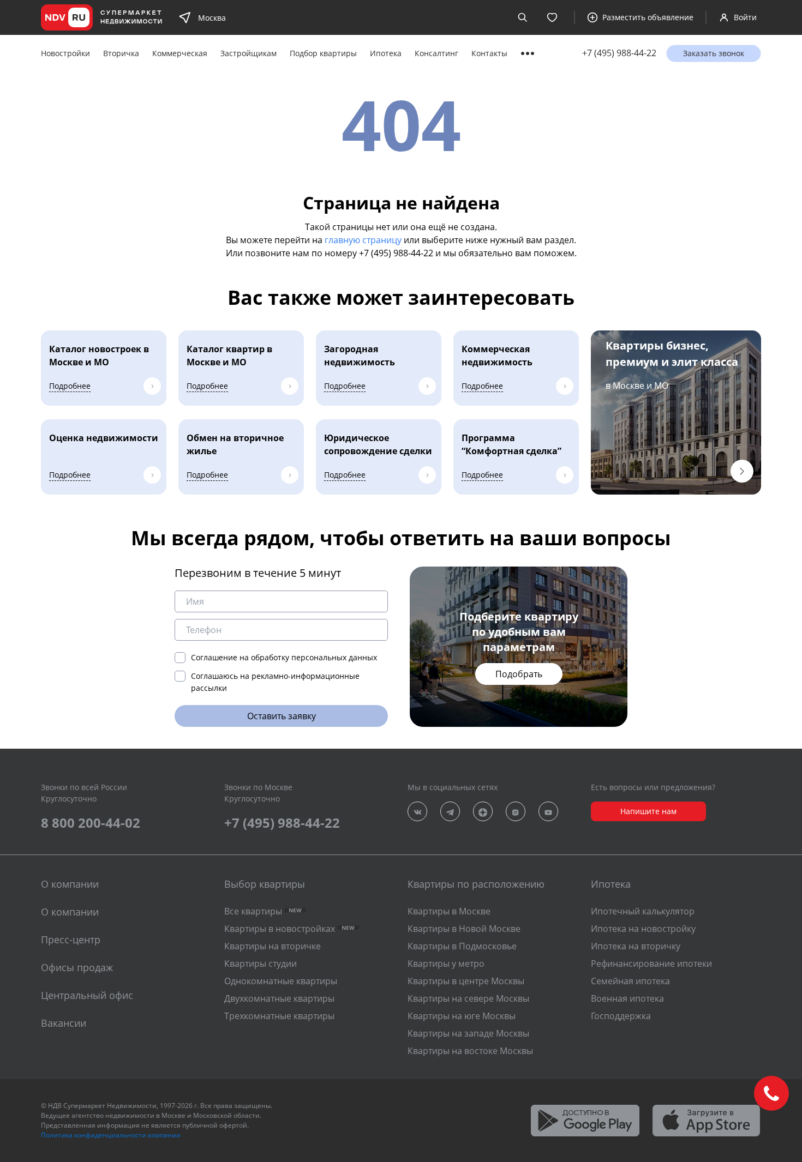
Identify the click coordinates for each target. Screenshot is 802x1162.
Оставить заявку (281, 716)
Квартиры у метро (446, 964)
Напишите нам (648, 811)
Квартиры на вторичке (272, 946)
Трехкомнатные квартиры (279, 1016)
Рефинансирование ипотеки (651, 964)
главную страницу (363, 240)
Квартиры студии (260, 964)
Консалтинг (436, 53)
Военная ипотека (627, 998)
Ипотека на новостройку (643, 929)
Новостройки (65, 53)
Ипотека (386, 53)
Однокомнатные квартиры (280, 981)
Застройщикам (248, 53)
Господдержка (621, 1016)
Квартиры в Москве (449, 911)
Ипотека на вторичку (635, 946)
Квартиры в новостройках (289, 929)
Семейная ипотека (630, 981)
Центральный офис (87, 995)
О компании (70, 911)
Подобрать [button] (518, 674)
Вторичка (121, 53)
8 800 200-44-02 (90, 823)
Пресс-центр (70, 939)
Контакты (489, 53)
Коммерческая (179, 53)
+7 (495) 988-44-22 (619, 53)
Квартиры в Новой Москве (464, 929)
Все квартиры (263, 911)
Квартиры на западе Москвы (468, 1033)
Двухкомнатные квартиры (279, 998)
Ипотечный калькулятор (643, 911)
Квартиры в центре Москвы (466, 981)
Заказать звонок (713, 53)
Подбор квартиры (323, 53)
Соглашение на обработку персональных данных (284, 657)
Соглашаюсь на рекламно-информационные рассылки (275, 682)
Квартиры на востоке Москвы (470, 1051)
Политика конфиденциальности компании (111, 1135)
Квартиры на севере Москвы (468, 998)
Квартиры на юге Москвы (462, 1016)
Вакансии (63, 1022)
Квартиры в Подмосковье (462, 946)
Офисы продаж (77, 967)
